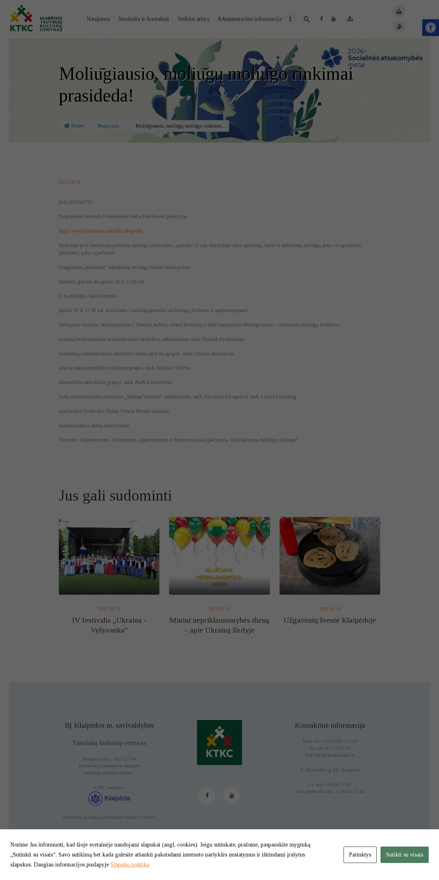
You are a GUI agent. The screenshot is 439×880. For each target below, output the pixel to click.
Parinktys (360, 854)
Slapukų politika (130, 864)
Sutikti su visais (404, 854)
